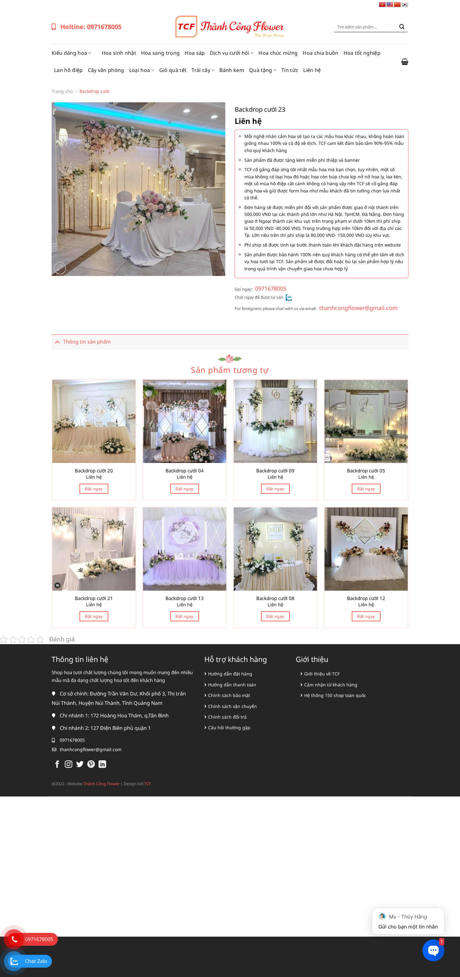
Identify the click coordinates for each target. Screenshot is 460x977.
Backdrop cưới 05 (366, 471)
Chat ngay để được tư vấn (259, 297)
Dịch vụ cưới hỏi (229, 52)
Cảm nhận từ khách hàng (330, 685)
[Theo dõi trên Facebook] (57, 765)
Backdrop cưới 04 (185, 471)
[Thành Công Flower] (230, 27)
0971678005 (270, 288)
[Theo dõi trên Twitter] (80, 765)
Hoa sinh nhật (119, 52)
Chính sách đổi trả (227, 717)
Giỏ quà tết (173, 70)
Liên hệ (312, 70)
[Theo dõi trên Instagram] (68, 765)
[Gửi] (401, 27)
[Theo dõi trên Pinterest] (91, 765)
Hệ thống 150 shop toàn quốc (335, 695)
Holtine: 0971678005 (90, 27)
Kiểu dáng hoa (69, 52)
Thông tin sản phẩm (87, 341)
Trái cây (201, 70)
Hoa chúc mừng (278, 52)
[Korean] (404, 5)
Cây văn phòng (106, 70)
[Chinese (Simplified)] (397, 5)
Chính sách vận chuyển (232, 706)
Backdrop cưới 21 (94, 598)
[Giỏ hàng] (404, 62)
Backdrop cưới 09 (275, 471)
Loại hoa (139, 70)
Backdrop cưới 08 (275, 598)
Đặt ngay (94, 488)
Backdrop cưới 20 (94, 471)
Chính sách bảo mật (229, 695)
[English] (389, 5)
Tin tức (289, 70)
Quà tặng (260, 70)
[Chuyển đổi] (57, 341)
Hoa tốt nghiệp (362, 52)
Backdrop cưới (94, 91)
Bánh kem (231, 70)
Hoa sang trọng (160, 52)
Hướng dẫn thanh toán (232, 685)
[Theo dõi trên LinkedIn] (102, 765)
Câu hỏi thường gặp (229, 727)
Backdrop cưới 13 (185, 598)
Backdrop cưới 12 (366, 598)
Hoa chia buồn (320, 52)
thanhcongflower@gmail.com (358, 308)
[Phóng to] (60, 268)
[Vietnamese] (382, 5)
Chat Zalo (36, 961)
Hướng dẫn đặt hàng (230, 674)
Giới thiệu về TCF (322, 674)
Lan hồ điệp (68, 70)
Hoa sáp (195, 52)
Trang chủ (62, 91)
